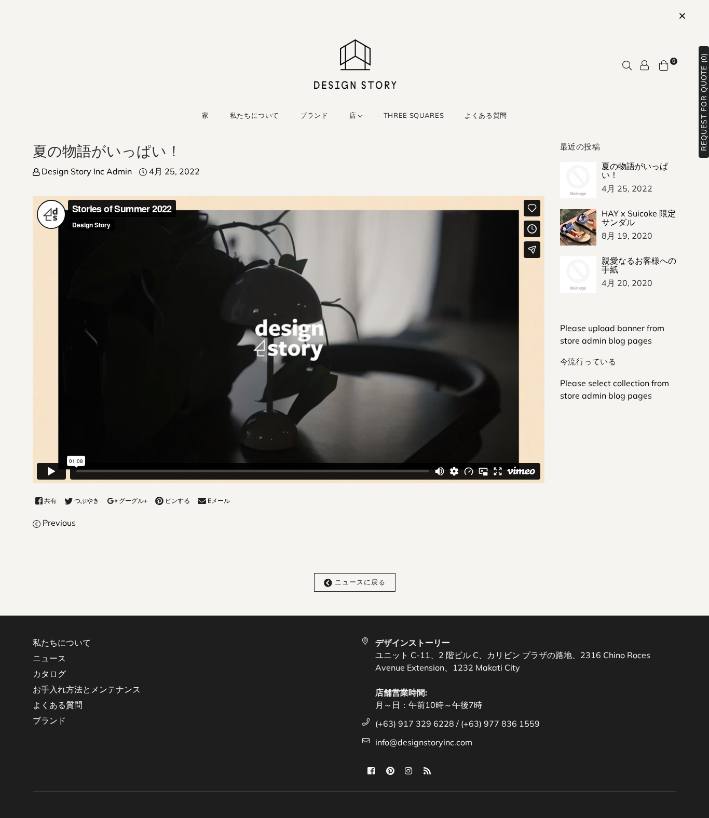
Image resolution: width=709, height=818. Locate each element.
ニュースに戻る (359, 582)
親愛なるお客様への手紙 (639, 265)
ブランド (314, 115)
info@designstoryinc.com (423, 742)
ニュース (49, 658)
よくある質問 (486, 115)
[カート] (664, 64)
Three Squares (414, 115)
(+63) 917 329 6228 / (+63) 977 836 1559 (457, 723)
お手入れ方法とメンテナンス (87, 689)
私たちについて (255, 115)
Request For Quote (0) (703, 102)
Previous (59, 522)
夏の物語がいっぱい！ (635, 171)
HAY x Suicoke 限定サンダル (639, 218)
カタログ (49, 674)
